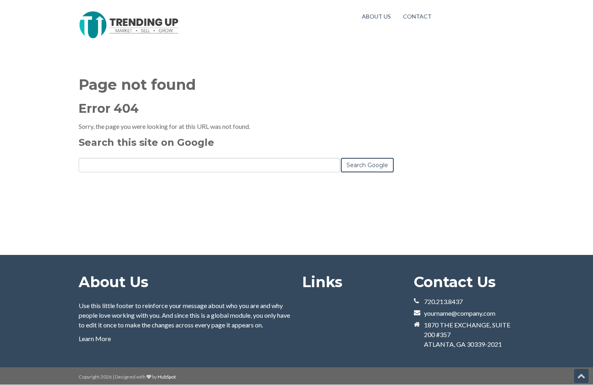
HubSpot (167, 377)
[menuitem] (417, 16)
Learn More (95, 338)
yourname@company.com (459, 313)
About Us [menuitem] (376, 16)
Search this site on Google (146, 142)
